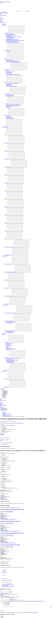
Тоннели (7, 107)
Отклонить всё (8, 614)
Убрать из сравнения (4, 499)
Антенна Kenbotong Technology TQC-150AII (10, 544)
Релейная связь (9, 84)
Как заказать (3, 554)
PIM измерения (9, 35)
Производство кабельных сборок (10, 312)
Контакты (4, 333)
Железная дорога (9, 117)
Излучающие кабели (10, 361)
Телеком (5, 103)
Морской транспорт (9, 95)
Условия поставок (5, 585)
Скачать (6, 439)
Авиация (6, 50)
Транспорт (6, 115)
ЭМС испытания (9, 38)
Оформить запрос (3, 497)
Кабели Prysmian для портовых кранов (13, 74)
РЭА (5, 82)
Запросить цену (3, 490)
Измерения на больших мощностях (12, 39)
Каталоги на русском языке (11, 348)
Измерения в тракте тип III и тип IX (12, 41)
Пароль (10, 592)
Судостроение (6, 93)
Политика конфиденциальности (8, 584)
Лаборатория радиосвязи (8, 247)
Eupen (7, 346)
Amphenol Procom (9, 345)
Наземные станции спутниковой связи (13, 104)
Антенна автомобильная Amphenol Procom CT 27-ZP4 (12, 509)
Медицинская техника (10, 71)
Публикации (6, 357)
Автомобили (8, 116)
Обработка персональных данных (8, 586)
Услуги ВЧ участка (9, 322)
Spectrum (8, 344)
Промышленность (7, 69)
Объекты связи (9, 85)
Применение (4, 25)
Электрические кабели (10, 362)
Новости (5, 379)
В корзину (2, 495)
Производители (5, 127)
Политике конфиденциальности (32, 612)
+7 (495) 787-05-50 (3, 12)
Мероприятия (6, 387)
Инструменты (6, 370)
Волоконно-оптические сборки (9, 330)
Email (11, 591)
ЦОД (5, 126)
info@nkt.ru (2, 408)
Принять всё (3, 614)
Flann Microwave (9, 347)
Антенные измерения (10, 37)
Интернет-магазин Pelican (6, 580)
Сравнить (2, 498)
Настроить (12, 614)
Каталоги (6, 342)
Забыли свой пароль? (4, 593)
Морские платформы (10, 94)
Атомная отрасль (9, 72)
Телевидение (8, 106)
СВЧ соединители (9, 359)
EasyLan (7, 349)
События (4, 371)
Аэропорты (8, 51)
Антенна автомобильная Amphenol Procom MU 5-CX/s (12, 533)
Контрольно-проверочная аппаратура (12, 61)
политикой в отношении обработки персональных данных (34, 601)
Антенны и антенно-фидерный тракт (12, 358)
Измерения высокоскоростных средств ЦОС (14, 36)
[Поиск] (1, 3)
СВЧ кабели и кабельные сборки (12, 360)
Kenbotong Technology (8, 255)
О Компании (4, 256)
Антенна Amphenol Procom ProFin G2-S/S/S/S (10, 521)
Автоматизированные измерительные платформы (15, 40)
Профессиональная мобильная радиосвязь (13, 105)
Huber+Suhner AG (9, 343)
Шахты (7, 70)
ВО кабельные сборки (10, 331)
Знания (3, 334)
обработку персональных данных (12, 601)
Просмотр (2, 439)
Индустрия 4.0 (9, 73)
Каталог (3, 24)
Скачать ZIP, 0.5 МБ (3, 444)
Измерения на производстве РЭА (12, 42)
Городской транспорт (10, 118)
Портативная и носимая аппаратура (12, 83)
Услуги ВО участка (9, 332)
